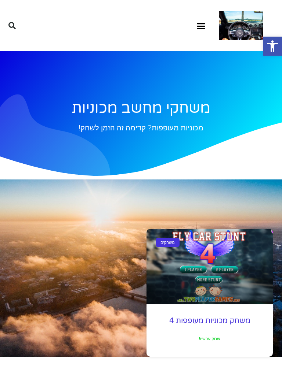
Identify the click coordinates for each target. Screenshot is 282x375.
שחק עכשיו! (209, 338)
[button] (272, 46)
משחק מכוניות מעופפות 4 (209, 320)
